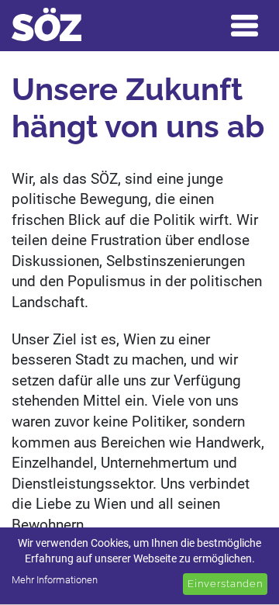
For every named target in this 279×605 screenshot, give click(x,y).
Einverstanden (225, 583)
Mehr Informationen (55, 580)
